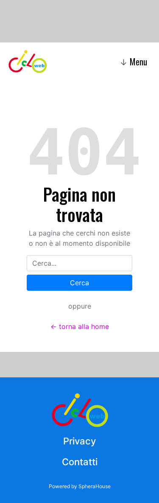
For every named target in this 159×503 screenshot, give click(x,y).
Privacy (79, 441)
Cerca (79, 282)
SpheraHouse (94, 486)
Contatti (80, 461)
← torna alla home (79, 326)
